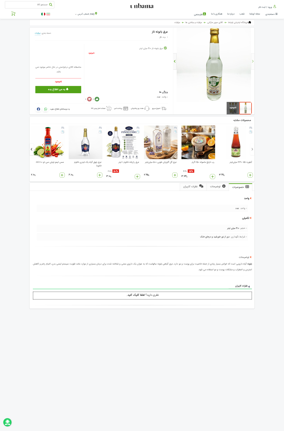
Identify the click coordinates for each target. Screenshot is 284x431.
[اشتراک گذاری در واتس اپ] (45, 109)
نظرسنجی (198, 15)
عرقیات (38, 33)
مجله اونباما (254, 14)
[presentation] (252, 61)
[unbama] (142, 6)
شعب (242, 14)
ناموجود (91, 53)
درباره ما (231, 14)
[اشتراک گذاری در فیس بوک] (38, 109)
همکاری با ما (216, 14)
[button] (250, 175)
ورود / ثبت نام (266, 7)
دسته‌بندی (270, 14)
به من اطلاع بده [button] (57, 89)
